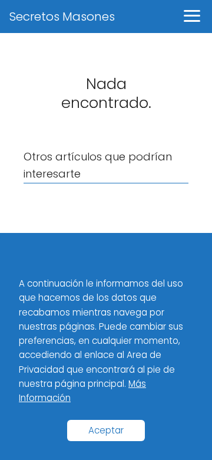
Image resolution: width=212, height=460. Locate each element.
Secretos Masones (62, 16)
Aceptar (106, 430)
